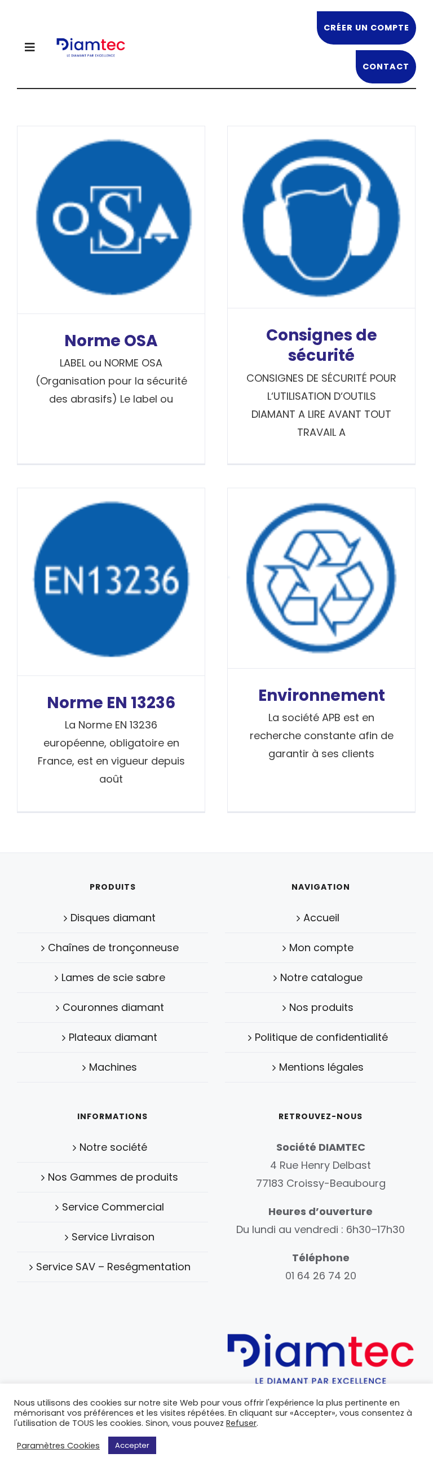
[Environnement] (321, 578)
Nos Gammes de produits (113, 1177)
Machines (113, 1067)
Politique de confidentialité (321, 1037)
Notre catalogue (321, 977)
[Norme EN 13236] (111, 581)
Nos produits (321, 1007)
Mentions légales (321, 1067)
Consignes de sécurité (321, 345)
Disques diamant (113, 918)
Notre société (113, 1147)
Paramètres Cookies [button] (58, 1446)
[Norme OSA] (111, 219)
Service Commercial (113, 1207)
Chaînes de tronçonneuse (113, 947)
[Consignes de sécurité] (321, 217)
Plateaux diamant (113, 1037)
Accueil (321, 918)
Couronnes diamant (113, 1007)
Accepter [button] (132, 1445)
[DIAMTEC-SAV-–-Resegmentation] (90, 42)
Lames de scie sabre (113, 977)
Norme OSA (111, 341)
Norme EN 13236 (111, 703)
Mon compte (321, 947)
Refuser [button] (241, 1423)
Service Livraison (113, 1237)
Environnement (321, 695)
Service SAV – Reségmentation (113, 1267)
